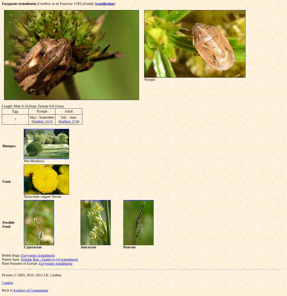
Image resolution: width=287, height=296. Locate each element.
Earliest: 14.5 (42, 121)
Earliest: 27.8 (68, 121)
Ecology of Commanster (31, 290)
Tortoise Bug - (49, 259)
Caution (7, 283)
